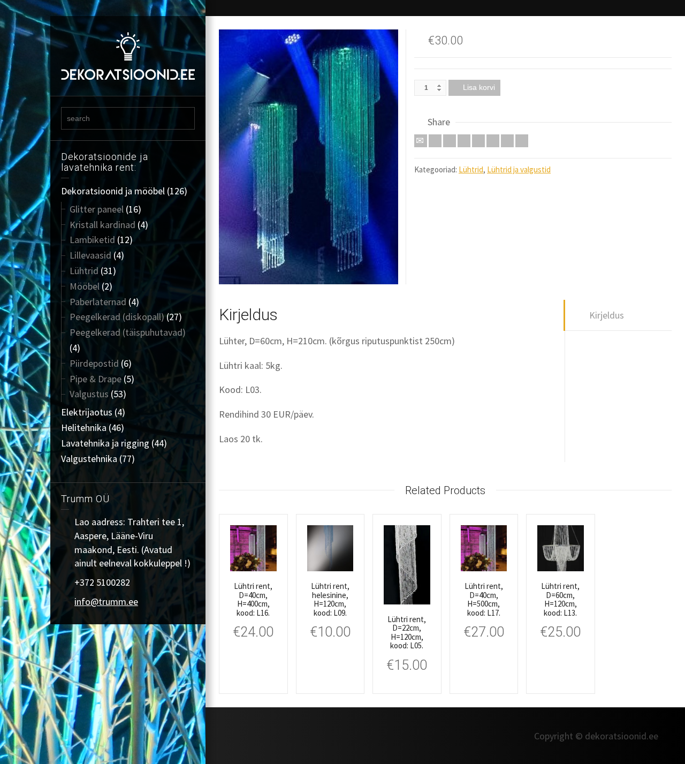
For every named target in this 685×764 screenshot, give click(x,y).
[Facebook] (449, 140)
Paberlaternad (98, 302)
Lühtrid (84, 270)
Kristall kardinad (102, 224)
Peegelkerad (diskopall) (117, 317)
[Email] (420, 140)
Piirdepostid (94, 363)
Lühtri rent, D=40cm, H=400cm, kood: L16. (253, 599)
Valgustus (89, 394)
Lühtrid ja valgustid (519, 169)
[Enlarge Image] (308, 156)
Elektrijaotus (86, 412)
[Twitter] (435, 140)
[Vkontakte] (521, 140)
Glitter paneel (97, 209)
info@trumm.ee (106, 601)
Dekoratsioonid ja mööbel (113, 191)
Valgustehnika (89, 458)
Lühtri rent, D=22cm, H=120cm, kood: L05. (406, 632)
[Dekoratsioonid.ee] (128, 55)
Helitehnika (83, 427)
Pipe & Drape (95, 379)
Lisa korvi (479, 87)
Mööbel (85, 286)
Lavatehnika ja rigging (105, 443)
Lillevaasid (90, 255)
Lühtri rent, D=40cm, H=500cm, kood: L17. (484, 599)
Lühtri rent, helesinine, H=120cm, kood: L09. (330, 599)
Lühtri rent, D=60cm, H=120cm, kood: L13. (560, 599)
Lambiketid (92, 239)
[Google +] (464, 140)
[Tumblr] (492, 140)
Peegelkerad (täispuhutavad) (128, 332)
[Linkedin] (507, 140)
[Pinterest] (478, 140)
